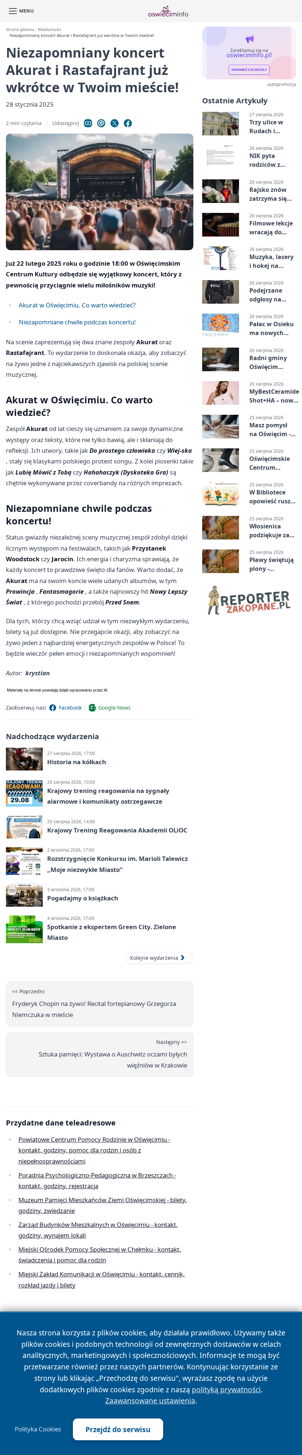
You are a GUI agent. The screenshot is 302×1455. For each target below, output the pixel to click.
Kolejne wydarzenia (154, 957)
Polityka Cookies (38, 1429)
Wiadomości (49, 29)
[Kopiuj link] (88, 123)
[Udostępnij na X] (114, 123)
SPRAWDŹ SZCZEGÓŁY (249, 70)
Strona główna (20, 29)
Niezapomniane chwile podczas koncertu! (77, 322)
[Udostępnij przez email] (101, 123)
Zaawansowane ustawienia (150, 1401)
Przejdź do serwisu (118, 1429)
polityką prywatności (226, 1389)
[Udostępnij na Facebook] (127, 123)
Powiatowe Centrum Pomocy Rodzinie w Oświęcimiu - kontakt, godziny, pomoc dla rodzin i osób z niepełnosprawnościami (94, 1150)
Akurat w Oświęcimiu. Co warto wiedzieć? (77, 305)
